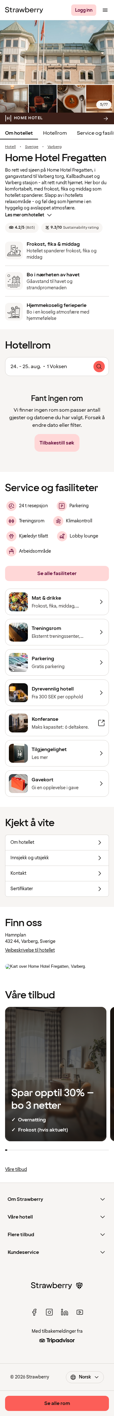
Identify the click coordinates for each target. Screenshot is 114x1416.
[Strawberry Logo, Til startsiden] (24, 10)
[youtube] (80, 1312)
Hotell (10, 147)
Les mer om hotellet (24, 215)
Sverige (31, 147)
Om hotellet (19, 133)
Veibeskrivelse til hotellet (30, 950)
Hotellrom (55, 133)
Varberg (55, 147)
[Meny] (105, 10)
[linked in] (64, 1312)
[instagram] (49, 1312)
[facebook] (34, 1312)
